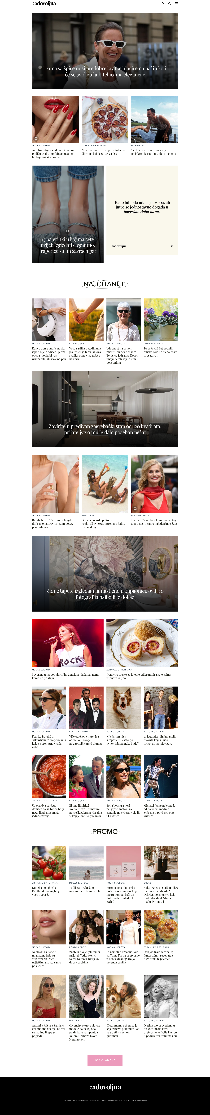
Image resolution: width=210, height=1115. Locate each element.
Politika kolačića (139, 1100)
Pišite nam (67, 1100)
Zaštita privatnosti (109, 1100)
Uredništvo (94, 1100)
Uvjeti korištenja (80, 1100)
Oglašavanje (124, 1100)
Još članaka (105, 1060)
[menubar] (170, 3)
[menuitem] (169, 3)
